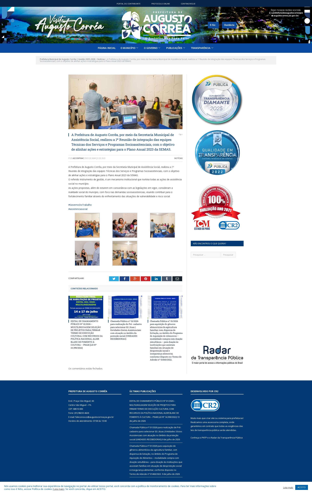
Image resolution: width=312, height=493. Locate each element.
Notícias (178, 158)
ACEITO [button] (302, 487)
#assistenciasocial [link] (77, 209)
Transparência (200, 48)
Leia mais (58, 488)
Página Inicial (107, 48)
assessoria (213, 422)
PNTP (204, 437)
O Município (128, 48)
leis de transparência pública (205, 430)
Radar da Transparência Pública (227, 437)
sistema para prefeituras (230, 418)
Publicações (174, 48)
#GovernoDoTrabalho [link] (80, 204)
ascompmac (78, 158)
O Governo (150, 48)
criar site (210, 418)
